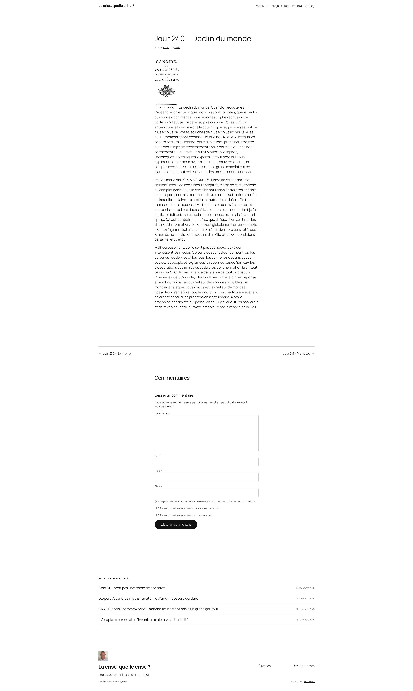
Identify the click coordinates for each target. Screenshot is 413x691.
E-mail (158, 470)
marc (166, 47)
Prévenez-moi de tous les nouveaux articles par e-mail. (185, 515)
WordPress (309, 681)
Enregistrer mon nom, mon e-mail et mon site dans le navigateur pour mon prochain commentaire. (207, 501)
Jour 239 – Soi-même (117, 353)
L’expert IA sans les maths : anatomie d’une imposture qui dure (148, 598)
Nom (158, 455)
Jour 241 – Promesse (296, 353)
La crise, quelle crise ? (116, 5)
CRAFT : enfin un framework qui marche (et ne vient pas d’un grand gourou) (158, 609)
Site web (159, 486)
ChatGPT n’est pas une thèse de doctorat (131, 588)
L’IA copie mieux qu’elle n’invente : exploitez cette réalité (143, 620)
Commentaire (162, 413)
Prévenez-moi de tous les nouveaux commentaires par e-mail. (189, 508)
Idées (177, 47)
